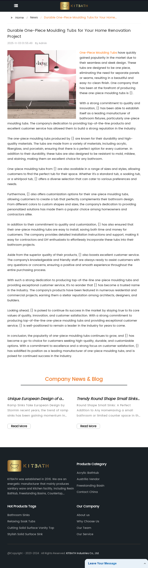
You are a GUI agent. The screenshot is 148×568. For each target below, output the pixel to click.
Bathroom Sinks (18, 515)
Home (19, 17)
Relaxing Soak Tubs (21, 521)
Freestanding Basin (90, 486)
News (34, 17)
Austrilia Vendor (88, 479)
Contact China (87, 492)
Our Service (85, 534)
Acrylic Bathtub (88, 473)
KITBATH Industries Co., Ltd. (82, 553)
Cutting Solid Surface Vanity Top (30, 528)
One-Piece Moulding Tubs (98, 52)
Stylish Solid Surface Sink (25, 534)
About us (83, 515)
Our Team (84, 528)
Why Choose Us (88, 521)
